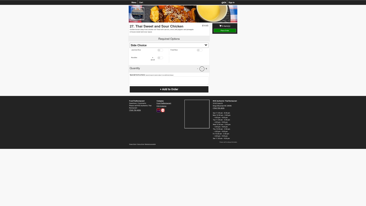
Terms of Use (140, 144)
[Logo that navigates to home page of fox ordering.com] (162, 110)
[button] (162, 50)
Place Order (225, 30)
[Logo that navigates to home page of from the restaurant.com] (158, 110)
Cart (141, 2)
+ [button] (206, 68)
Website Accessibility (150, 144)
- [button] (197, 68)
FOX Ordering (161, 106)
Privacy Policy (132, 144)
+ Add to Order (169, 89)
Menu (134, 2)
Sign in (231, 2)
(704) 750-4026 (135, 110)
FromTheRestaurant (164, 103)
